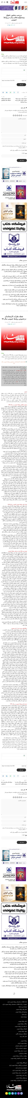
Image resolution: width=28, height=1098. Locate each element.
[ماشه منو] (25, 2)
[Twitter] (13, 25)
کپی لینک (21, 84)
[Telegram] (8, 25)
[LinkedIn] (9, 25)
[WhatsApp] (11, 25)
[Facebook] (14, 25)
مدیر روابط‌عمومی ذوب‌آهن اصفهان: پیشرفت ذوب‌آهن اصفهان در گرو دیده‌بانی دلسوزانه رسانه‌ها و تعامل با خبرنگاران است (14, 271)
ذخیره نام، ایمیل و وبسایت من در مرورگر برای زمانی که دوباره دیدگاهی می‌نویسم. (13, 146)
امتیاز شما (25, 115)
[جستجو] (2, 2)
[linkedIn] (6, 92)
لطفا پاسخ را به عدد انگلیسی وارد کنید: (18, 150)
